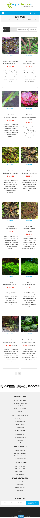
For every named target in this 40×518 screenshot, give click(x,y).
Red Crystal (20, 440)
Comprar (11, 55)
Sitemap (20, 411)
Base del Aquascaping (20, 453)
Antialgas (20, 484)
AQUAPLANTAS (16, 510)
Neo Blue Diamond (20, 437)
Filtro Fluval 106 (20, 466)
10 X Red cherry (20, 434)
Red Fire (20, 443)
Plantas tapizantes (20, 419)
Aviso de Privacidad (20, 408)
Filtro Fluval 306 (20, 469)
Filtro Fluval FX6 (20, 474)
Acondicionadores (20, 482)
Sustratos (20, 490)
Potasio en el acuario (20, 456)
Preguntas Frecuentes (20, 403)
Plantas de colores (20, 421)
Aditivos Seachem (20, 487)
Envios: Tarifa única (20, 400)
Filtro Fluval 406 (20, 471)
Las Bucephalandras (20, 458)
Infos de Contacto (20, 406)
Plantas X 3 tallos (20, 424)
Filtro (5, 29)
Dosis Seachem (20, 450)
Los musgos (20, 427)
